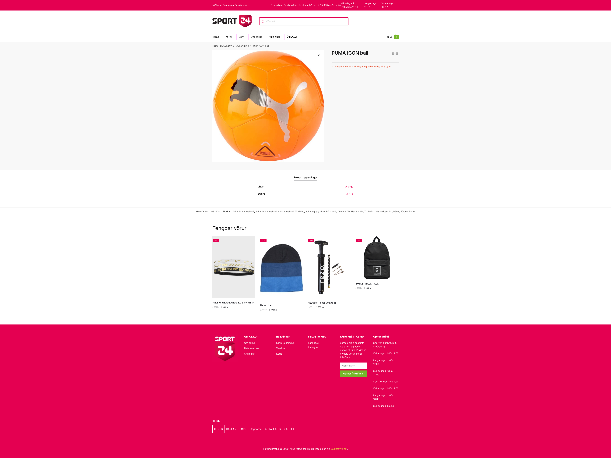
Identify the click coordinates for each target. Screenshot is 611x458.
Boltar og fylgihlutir (315, 211)
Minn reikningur (285, 342)
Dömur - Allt (344, 211)
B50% (396, 211)
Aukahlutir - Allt (275, 211)
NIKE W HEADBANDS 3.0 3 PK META (233, 302)
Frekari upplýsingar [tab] (305, 177)
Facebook (313, 342)
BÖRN (242, 429)
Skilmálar (249, 353)
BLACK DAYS (227, 45)
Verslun (280, 348)
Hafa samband (252, 348)
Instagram (313, 347)
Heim (215, 45)
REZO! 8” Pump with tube (322, 302)
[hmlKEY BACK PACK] (376, 257)
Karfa (279, 353)
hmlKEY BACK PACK (367, 283)
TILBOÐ (368, 211)
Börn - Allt (331, 211)
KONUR (218, 429)
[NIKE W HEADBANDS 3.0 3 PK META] (233, 267)
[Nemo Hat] (281, 268)
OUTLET (289, 429)
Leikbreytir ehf (339, 448)
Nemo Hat (266, 305)
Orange (349, 186)
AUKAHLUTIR (273, 429)
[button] (319, 54)
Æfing (301, 211)
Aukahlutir (238, 211)
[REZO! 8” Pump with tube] (329, 267)
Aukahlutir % (242, 45)
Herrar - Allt (357, 211)
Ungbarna (256, 429)
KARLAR (231, 429)
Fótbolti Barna (408, 211)
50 (390, 211)
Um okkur (249, 342)
